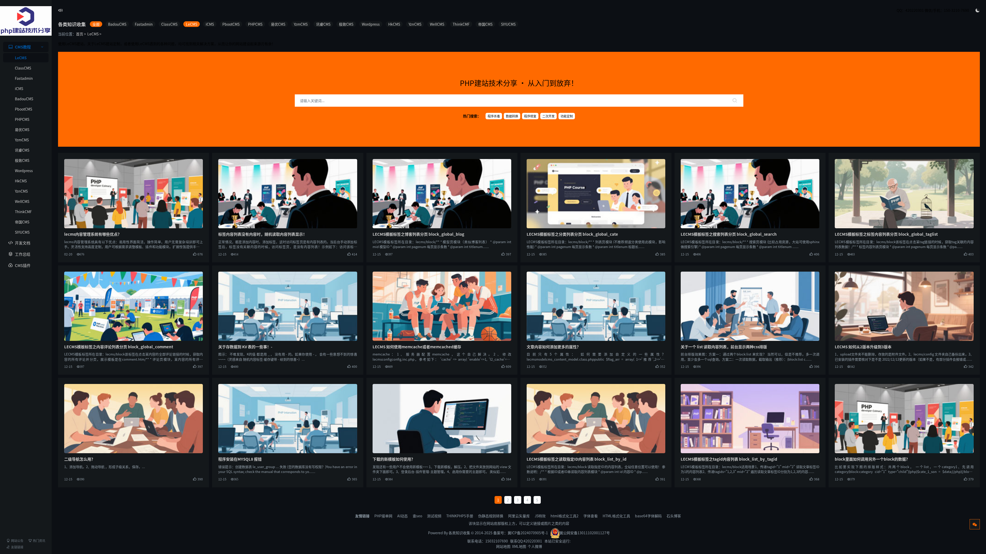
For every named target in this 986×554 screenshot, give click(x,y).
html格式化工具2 (565, 515)
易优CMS (22, 129)
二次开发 (548, 116)
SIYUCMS (22, 232)
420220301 (533, 540)
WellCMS (22, 201)
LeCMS (21, 57)
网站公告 (17, 540)
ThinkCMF (23, 211)
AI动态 (402, 515)
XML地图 (519, 546)
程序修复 (530, 116)
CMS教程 (23, 47)
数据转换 (512, 116)
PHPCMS (22, 119)
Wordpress (24, 170)
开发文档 (22, 242)
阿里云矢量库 (519, 515)
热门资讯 (39, 540)
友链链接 (17, 547)
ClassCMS (23, 68)
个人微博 (535, 546)
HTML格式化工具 (616, 515)
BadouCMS (24, 98)
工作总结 (22, 254)
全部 (96, 24)
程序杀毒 (494, 116)
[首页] (26, 21)
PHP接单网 (383, 515)
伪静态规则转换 (490, 515)
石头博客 (674, 515)
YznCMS (21, 191)
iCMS (19, 88)
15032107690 (496, 540)
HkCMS (21, 180)
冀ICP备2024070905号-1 (528, 532)
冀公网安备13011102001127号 (585, 532)
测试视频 (434, 515)
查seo (417, 515)
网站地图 (503, 546)
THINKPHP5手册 (459, 515)
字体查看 (590, 515)
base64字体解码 (648, 515)
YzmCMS (22, 139)
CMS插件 (23, 265)
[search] (734, 100)
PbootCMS (23, 109)
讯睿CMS (22, 150)
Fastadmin (24, 78)
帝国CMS (22, 221)
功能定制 (567, 116)
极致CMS (22, 160)
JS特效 (540, 515)
